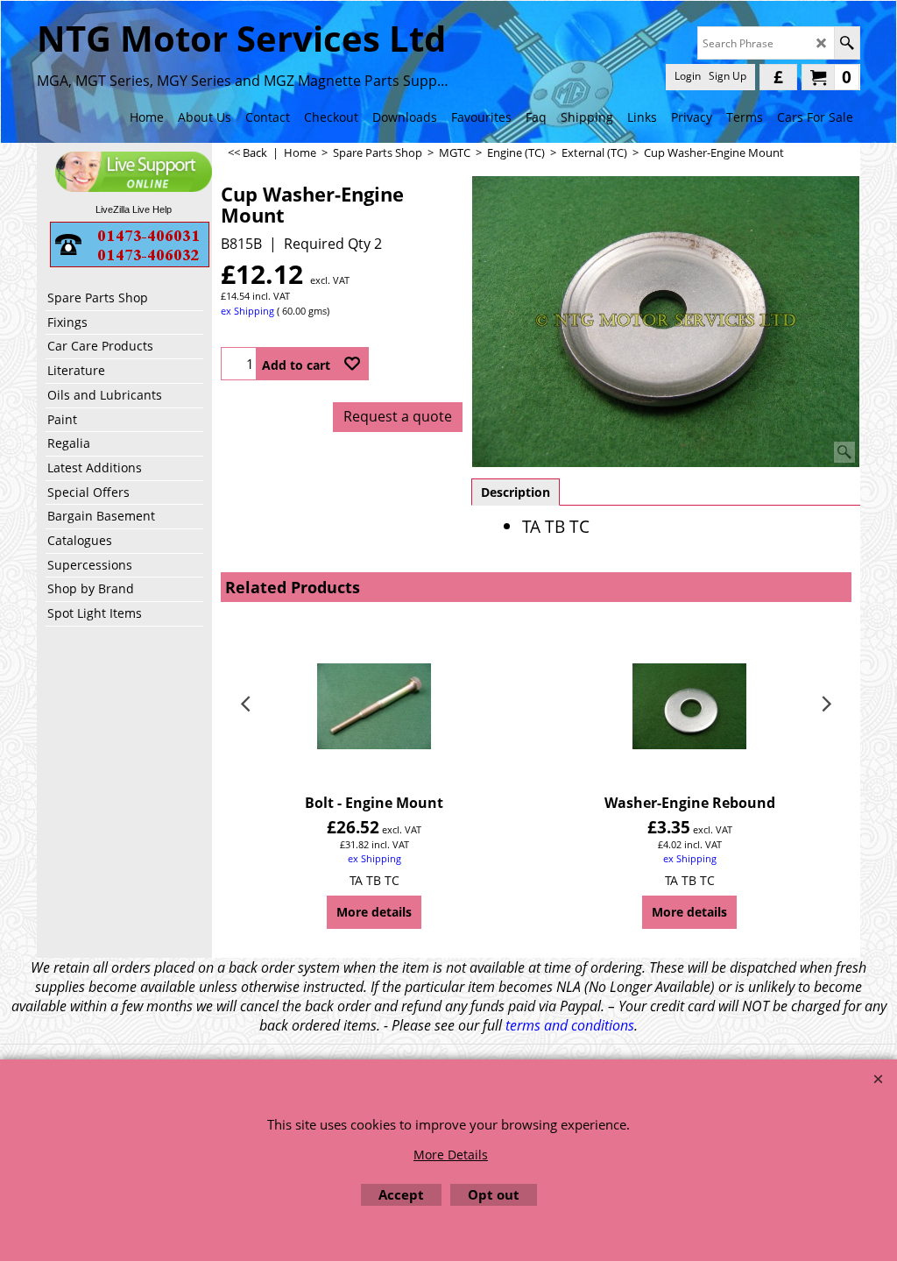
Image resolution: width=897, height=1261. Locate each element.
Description (515, 492)
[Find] (846, 43)
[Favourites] (352, 363)
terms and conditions (569, 1025)
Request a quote (397, 416)
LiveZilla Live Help (133, 209)
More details (374, 911)
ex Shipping (247, 310)
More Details (450, 1154)
